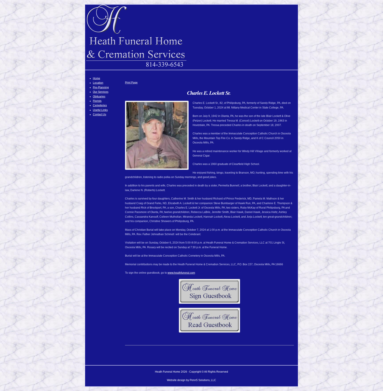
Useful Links (100, 110)
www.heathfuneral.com (181, 272)
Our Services (100, 91)
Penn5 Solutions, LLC (203, 380)
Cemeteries (100, 105)
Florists (97, 101)
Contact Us (99, 114)
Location (98, 82)
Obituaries (99, 96)
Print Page (131, 82)
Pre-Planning (101, 87)
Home (96, 78)
